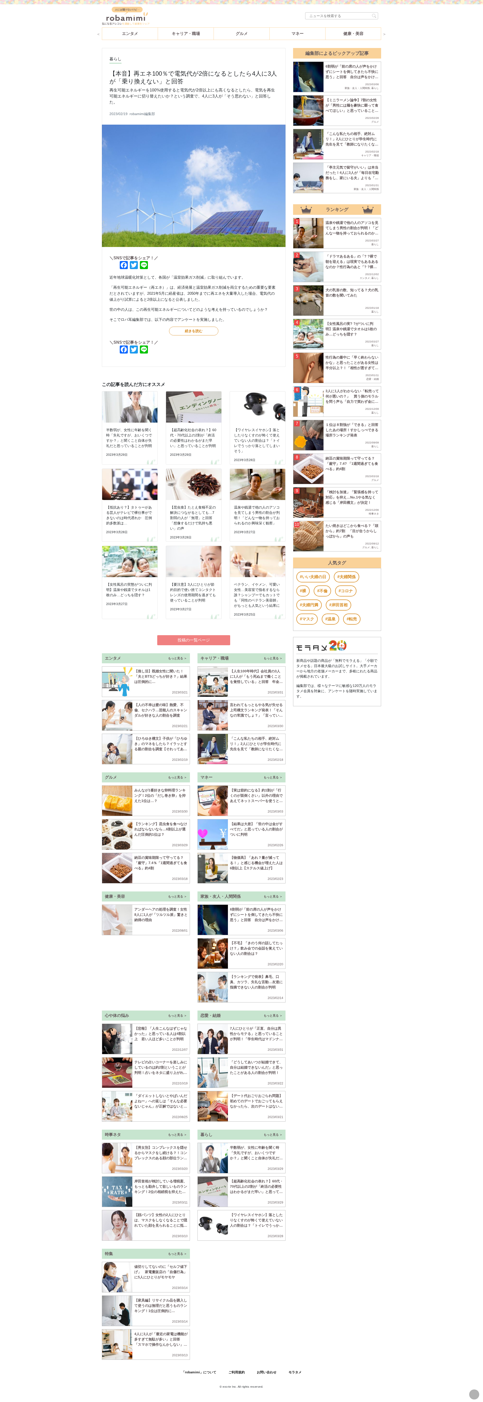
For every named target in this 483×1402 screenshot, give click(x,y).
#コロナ (346, 591)
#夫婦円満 (309, 605)
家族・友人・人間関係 (357, 88)
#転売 (352, 619)
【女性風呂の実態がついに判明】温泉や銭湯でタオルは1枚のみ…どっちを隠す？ (129, 589)
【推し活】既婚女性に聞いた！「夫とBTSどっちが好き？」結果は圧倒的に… (160, 676)
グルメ (242, 33)
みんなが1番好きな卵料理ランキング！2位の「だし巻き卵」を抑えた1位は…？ (160, 795)
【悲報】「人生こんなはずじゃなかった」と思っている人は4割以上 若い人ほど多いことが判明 (160, 1033)
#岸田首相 (338, 605)
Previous (98, 33)
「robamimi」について (199, 1372)
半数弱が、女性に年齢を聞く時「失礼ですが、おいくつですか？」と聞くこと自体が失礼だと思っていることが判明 (129, 438)
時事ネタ (374, 513)
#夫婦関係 (346, 577)
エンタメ (130, 33)
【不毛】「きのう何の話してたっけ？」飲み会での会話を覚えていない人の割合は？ (256, 948)
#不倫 (322, 591)
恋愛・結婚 (372, 379)
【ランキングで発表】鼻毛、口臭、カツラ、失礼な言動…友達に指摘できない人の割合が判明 (256, 982)
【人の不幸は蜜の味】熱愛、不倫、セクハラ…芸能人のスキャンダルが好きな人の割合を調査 (160, 710)
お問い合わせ (266, 1372)
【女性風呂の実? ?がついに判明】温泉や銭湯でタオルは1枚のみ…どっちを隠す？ (351, 329)
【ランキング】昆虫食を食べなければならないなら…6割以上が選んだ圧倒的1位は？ (160, 829)
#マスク (307, 619)
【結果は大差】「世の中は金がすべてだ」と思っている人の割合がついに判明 (256, 829)
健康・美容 (353, 33)
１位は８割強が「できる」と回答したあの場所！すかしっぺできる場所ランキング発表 (352, 430)
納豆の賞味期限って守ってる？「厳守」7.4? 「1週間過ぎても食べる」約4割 (352, 463)
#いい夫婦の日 (313, 577)
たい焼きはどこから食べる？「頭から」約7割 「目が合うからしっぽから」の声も (352, 531)
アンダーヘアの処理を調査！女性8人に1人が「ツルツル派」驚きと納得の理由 (161, 914)
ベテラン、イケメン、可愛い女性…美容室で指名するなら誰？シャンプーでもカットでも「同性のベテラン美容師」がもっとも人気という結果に (257, 595)
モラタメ (295, 1372)
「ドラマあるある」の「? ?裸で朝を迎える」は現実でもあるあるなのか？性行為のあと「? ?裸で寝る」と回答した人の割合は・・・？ (352, 266)
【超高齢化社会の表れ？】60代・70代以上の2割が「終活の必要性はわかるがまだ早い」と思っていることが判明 (193, 438)
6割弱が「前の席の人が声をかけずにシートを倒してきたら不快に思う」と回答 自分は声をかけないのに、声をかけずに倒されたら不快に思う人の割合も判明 (256, 919)
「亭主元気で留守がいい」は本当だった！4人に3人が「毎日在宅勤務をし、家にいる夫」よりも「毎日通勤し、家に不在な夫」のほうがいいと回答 (352, 177)
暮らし (115, 59)
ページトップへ (474, 1394)
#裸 (303, 591)
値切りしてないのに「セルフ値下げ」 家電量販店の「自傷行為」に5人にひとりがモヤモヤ (160, 1272)
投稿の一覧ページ (194, 640)
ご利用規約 (236, 1372)
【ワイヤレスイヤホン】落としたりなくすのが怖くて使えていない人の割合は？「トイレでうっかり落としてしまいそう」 (257, 440)
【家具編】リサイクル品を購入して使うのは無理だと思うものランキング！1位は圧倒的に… (160, 1305)
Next (384, 33)
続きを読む (194, 331)
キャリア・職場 (186, 33)
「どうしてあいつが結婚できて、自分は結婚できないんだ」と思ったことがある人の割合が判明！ (256, 1067)
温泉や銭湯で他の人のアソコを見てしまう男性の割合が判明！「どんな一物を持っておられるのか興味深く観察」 (257, 515)
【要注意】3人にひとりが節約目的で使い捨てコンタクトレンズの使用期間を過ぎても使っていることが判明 (193, 592)
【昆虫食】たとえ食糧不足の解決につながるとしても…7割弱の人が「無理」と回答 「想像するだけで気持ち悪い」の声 (193, 517)
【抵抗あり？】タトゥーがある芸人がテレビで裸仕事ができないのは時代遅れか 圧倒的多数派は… (129, 515)
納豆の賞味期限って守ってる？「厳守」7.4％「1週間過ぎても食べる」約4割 (160, 863)
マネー (298, 33)
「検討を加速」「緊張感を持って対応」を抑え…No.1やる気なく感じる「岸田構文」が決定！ (352, 497)
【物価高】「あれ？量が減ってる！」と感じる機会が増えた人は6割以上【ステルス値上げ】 (256, 863)
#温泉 (330, 619)
